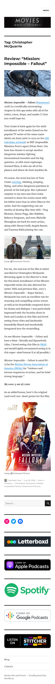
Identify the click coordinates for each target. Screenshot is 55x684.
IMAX (43, 344)
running (16, 182)
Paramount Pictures (31, 486)
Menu (46, 10)
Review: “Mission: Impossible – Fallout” (25, 61)
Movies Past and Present (15, 675)
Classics (8, 666)
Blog (6, 659)
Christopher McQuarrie (25, 483)
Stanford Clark (14, 480)
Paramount (43, 102)
